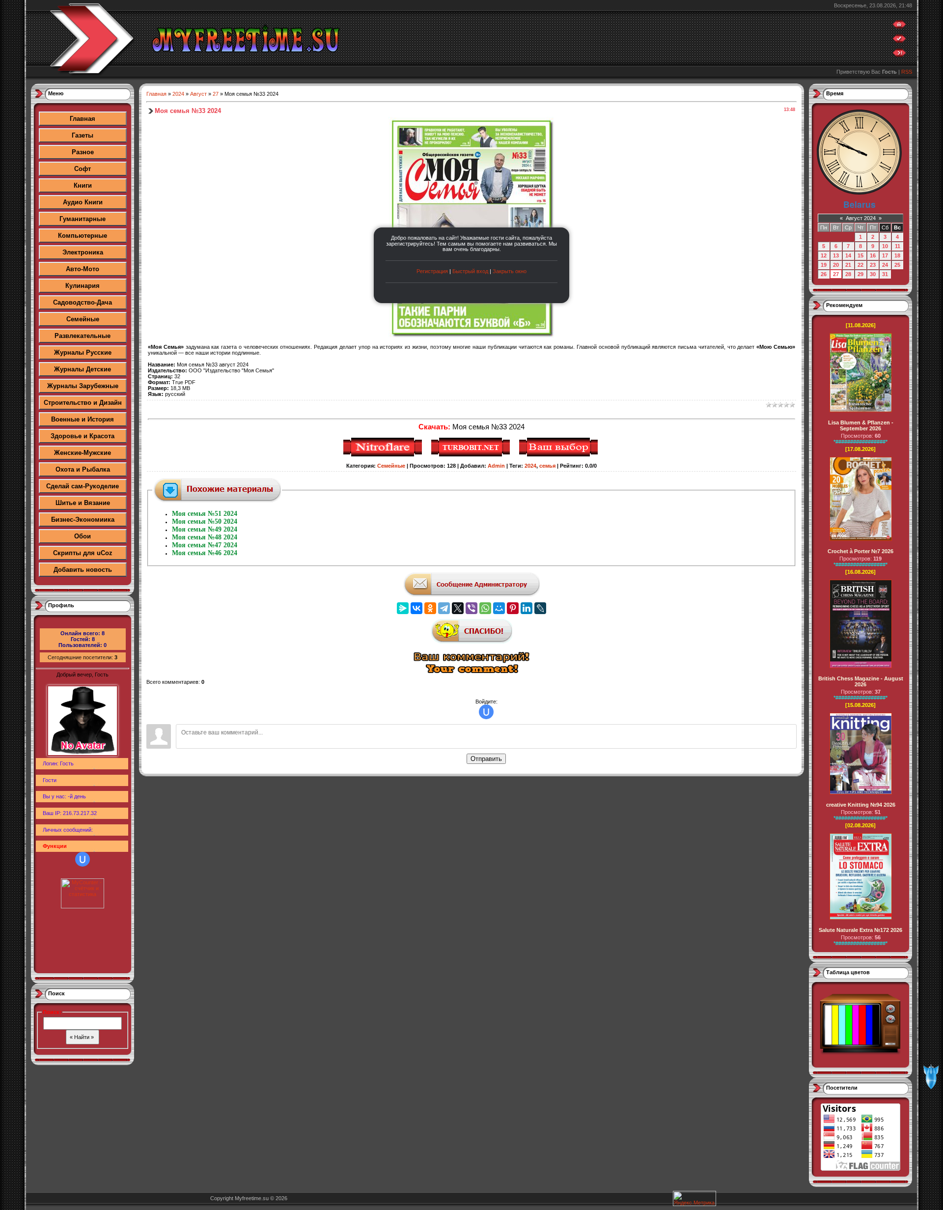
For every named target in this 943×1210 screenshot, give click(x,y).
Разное (83, 152)
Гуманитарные (82, 219)
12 (824, 255)
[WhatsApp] (485, 608)
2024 (178, 94)
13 (836, 255)
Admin (496, 466)
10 (885, 246)
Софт (82, 168)
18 (897, 255)
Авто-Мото (82, 269)
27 (216, 94)
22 (860, 265)
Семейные (82, 319)
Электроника (82, 252)
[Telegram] (444, 608)
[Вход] (899, 55)
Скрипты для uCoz (82, 553)
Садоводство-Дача (82, 302)
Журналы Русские (82, 352)
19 (824, 265)
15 (860, 255)
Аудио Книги (83, 202)
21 (848, 265)
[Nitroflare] (384, 455)
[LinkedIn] (526, 608)
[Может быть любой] (560, 455)
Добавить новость (83, 569)
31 (885, 274)
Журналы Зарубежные (82, 386)
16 (873, 255)
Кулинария (82, 285)
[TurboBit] (472, 455)
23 (873, 265)
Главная (82, 118)
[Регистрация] (899, 41)
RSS (906, 72)
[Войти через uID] (82, 859)
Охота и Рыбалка (82, 469)
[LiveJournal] (540, 608)
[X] (458, 608)
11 (897, 246)
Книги (83, 185)
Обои (82, 536)
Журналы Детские (82, 369)
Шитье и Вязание (82, 503)
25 (897, 265)
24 (885, 265)
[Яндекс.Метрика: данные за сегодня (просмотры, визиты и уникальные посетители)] (694, 1198)
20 (836, 265)
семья (547, 466)
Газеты (82, 135)
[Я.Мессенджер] (403, 608)
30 (873, 274)
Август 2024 (861, 218)
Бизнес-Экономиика (82, 519)
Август (198, 94)
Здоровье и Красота (82, 436)
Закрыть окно (510, 271)
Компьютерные (82, 235)
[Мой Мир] (499, 608)
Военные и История (82, 419)
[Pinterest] (513, 608)
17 (885, 255)
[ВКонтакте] (416, 608)
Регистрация (432, 271)
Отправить (486, 758)
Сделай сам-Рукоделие (82, 486)
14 (848, 255)
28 (848, 274)
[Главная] (899, 26)
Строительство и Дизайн (83, 402)
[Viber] (471, 608)
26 (824, 274)
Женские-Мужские (82, 452)
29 (860, 274)
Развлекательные (83, 335)
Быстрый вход (470, 271)
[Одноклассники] (430, 608)
